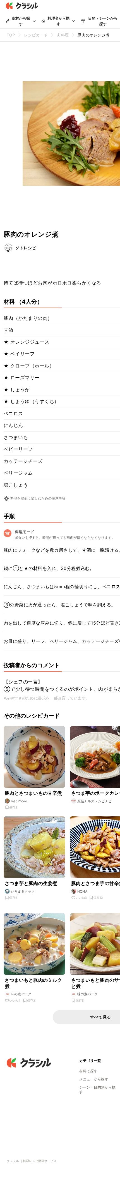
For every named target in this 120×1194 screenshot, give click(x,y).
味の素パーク (21, 994)
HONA (82, 891)
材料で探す (88, 1071)
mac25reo (19, 801)
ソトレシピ (25, 247)
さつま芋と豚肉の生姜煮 (31, 883)
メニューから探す (93, 1079)
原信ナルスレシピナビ (94, 801)
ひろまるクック (23, 891)
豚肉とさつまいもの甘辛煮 (33, 793)
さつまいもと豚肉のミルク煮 (33, 983)
